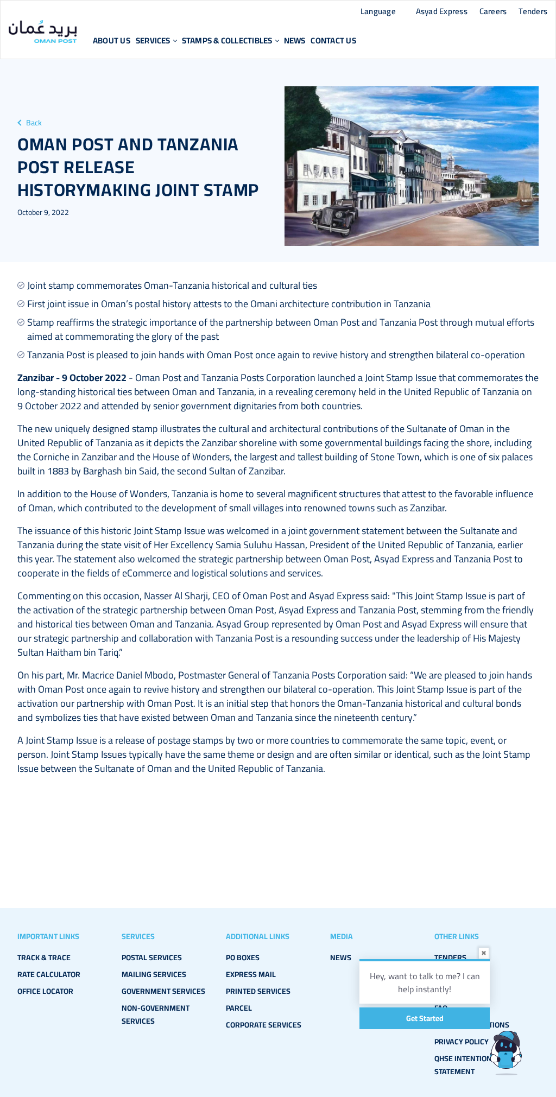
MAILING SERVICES (154, 974)
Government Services (163, 991)
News (295, 40)
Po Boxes (243, 957)
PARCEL (239, 1007)
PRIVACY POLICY (461, 1041)
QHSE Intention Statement (463, 1065)
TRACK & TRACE (44, 957)
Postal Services (152, 957)
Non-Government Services (155, 1014)
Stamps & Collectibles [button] (227, 40)
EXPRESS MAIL (251, 974)
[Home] (43, 31)
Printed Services (258, 991)
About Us (111, 40)
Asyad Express (441, 11)
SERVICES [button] (153, 40)
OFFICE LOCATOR (45, 991)
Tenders (533, 11)
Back (34, 123)
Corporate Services (263, 1024)
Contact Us (333, 40)
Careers (493, 11)
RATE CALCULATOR (48, 974)
